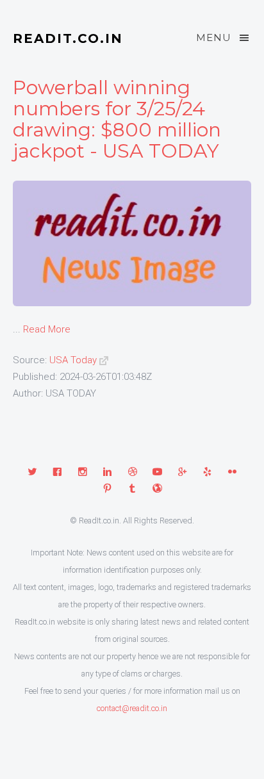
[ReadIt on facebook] (57, 472)
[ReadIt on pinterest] (107, 489)
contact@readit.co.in (132, 708)
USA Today (73, 360)
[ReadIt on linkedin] (107, 472)
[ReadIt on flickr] (232, 472)
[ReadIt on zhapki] (157, 489)
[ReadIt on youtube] (157, 472)
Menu (213, 37)
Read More (46, 329)
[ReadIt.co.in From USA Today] (103, 360)
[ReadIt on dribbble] (132, 472)
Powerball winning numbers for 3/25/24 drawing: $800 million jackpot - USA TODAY (117, 119)
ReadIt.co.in (68, 38)
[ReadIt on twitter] (32, 472)
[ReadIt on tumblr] (132, 489)
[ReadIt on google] (182, 472)
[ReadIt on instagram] (82, 472)
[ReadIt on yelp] (207, 472)
